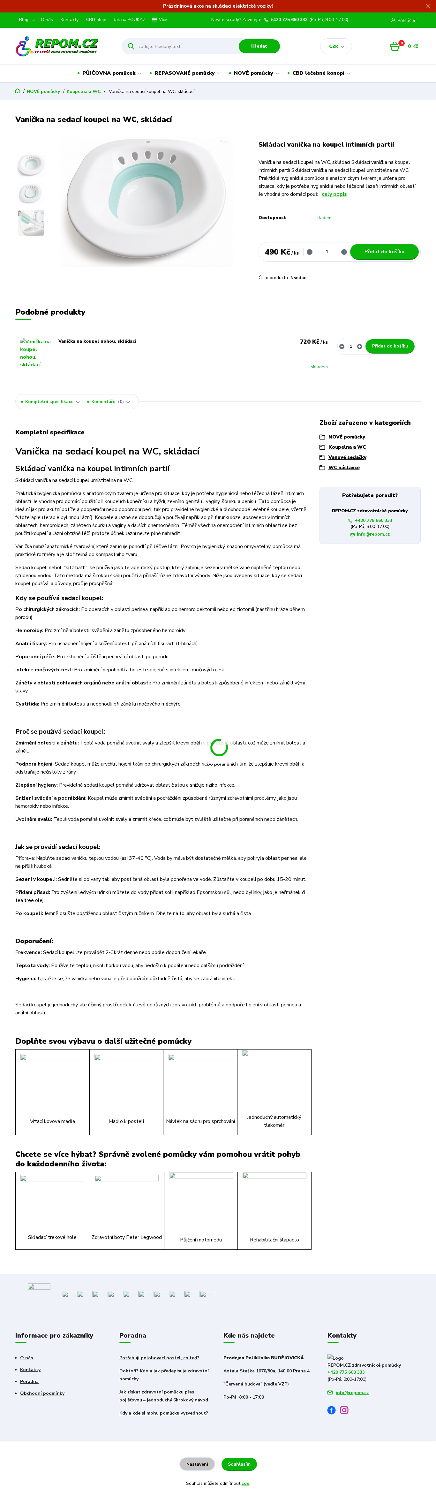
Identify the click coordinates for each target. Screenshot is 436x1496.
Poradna (29, 1381)
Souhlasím (239, 1464)
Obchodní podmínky (42, 1393)
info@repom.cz (373, 534)
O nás (47, 20)
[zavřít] (428, 6)
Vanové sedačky (347, 457)
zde (245, 1483)
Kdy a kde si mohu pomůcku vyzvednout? (163, 1413)
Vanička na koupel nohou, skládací (97, 341)
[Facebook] (333, 1411)
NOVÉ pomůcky (253, 73)
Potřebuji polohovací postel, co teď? (159, 1358)
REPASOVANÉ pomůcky (184, 73)
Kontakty (70, 20)
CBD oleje (96, 20)
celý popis (334, 194)
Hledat (259, 46)
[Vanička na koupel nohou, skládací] (36, 354)
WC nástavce (344, 467)
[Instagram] (346, 1411)
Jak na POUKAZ (130, 20)
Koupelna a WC (84, 91)
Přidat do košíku (384, 251)
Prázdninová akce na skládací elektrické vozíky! (218, 6)
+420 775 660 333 (289, 20)
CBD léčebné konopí (318, 73)
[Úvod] (62, 46)
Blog (23, 20)
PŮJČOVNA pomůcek (108, 73)
